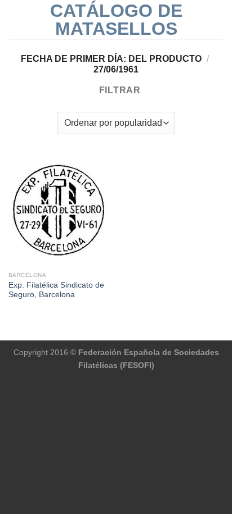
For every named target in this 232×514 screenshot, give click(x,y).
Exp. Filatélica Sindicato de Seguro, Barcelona (56, 290)
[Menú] (15, 19)
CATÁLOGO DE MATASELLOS (116, 20)
